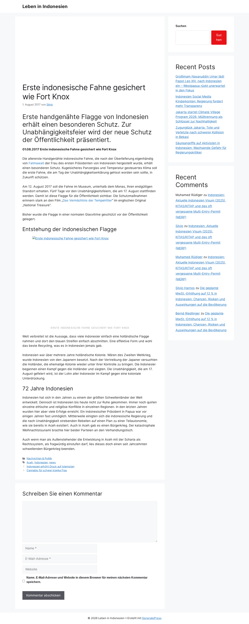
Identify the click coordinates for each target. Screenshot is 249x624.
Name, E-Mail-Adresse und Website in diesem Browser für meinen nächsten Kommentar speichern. (86, 579)
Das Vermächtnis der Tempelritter (87, 200)
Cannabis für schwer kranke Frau (47, 470)
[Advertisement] (89, 55)
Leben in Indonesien (45, 6)
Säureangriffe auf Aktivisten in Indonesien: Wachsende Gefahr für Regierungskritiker (201, 147)
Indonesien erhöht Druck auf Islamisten (50, 466)
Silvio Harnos (185, 288)
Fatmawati (37, 163)
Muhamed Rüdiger (189, 257)
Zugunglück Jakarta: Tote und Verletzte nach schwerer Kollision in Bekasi (200, 132)
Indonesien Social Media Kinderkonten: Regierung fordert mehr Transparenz (199, 101)
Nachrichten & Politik (39, 458)
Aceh (30, 462)
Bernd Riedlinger (188, 313)
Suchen (181, 26)
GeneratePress (152, 618)
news (52, 462)
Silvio (179, 226)
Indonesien (41, 462)
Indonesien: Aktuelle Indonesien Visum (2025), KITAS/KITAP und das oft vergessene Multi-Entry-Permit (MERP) (201, 206)
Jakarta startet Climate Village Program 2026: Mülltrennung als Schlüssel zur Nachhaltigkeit (199, 116)
